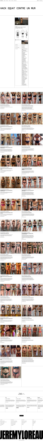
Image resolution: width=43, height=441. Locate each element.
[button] (4, 0)
